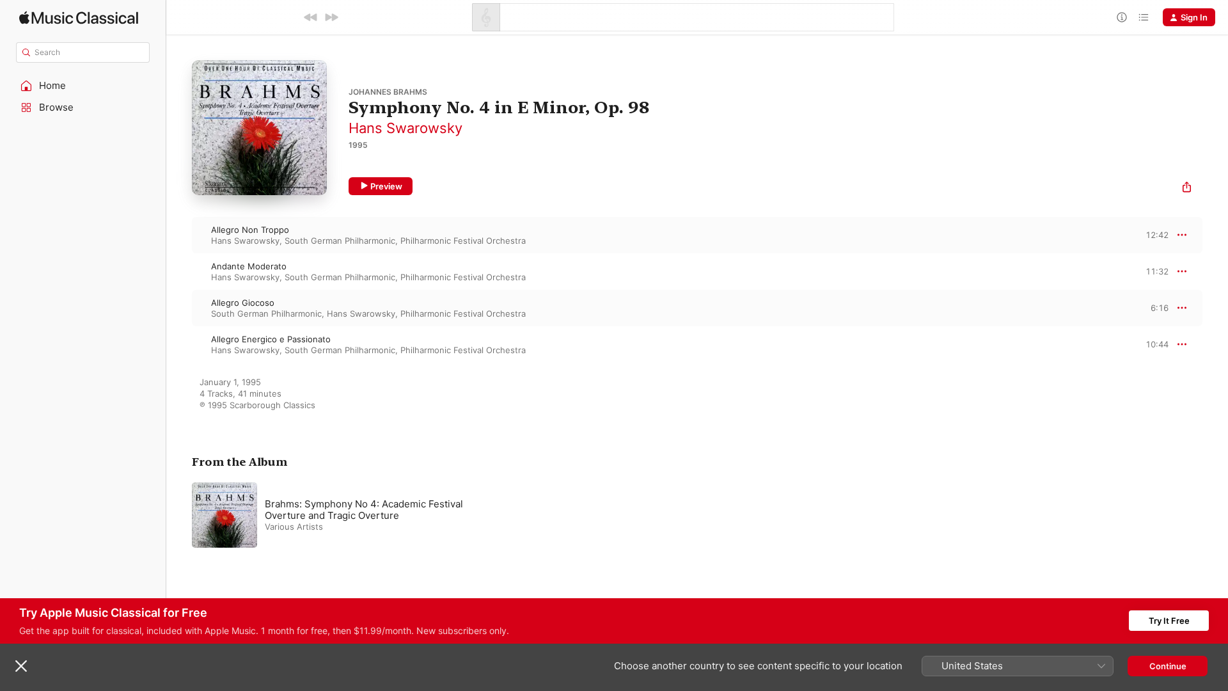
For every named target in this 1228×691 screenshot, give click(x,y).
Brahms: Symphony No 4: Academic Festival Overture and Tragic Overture (364, 509)
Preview (386, 186)
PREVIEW (1154, 235)
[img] (78, 17)
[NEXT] (331, 17)
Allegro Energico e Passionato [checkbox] (271, 339)
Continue (1167, 666)
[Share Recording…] (1187, 188)
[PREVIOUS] (311, 17)
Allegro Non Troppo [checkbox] (250, 230)
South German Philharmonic (340, 240)
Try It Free (1169, 621)
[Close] (21, 666)
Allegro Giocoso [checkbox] (242, 303)
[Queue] (1143, 17)
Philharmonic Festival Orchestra (463, 240)
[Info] (1122, 17)
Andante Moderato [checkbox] (249, 266)
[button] (83, 85)
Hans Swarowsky (405, 128)
